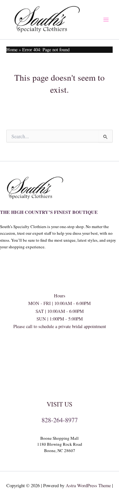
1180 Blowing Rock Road (59, 444)
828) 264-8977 (59, 349)
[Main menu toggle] (106, 19)
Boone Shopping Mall (59, 438)
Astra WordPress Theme (88, 485)
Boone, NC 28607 (59, 450)
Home (11, 50)
